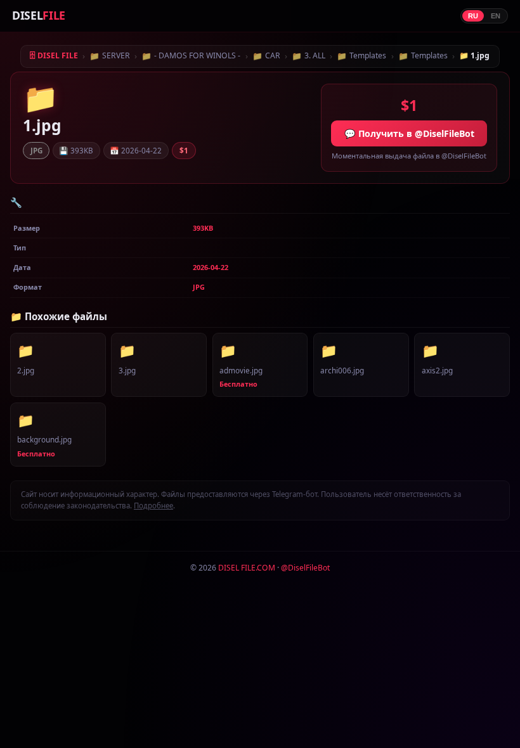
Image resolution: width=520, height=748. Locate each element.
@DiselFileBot (305, 567)
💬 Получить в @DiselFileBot (409, 133)
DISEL (38, 15)
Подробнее (153, 505)
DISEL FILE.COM (246, 567)
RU (473, 16)
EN (495, 16)
